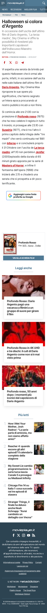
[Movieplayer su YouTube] (28, 535)
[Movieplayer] (23, 530)
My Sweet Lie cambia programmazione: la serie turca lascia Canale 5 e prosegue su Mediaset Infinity (20, 472)
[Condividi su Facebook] (4, 62)
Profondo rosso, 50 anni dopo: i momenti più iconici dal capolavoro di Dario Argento (22, 396)
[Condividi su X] (10, 62)
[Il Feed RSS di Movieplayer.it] (33, 535)
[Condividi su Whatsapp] (16, 62)
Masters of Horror (13, 165)
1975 (24, 245)
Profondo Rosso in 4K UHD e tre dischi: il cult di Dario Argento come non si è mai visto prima (23, 352)
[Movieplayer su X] (18, 535)
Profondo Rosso (27, 242)
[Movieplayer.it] (15, 3)
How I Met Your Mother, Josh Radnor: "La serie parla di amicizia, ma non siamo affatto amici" (20, 431)
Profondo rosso (27, 116)
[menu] (3, 3)
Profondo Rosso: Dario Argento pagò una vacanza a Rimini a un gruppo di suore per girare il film (23, 307)
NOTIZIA (5, 57)
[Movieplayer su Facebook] (13, 535)
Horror (30, 245)
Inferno (11, 143)
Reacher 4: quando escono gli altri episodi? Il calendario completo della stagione (20, 452)
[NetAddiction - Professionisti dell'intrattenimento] (29, 581)
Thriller (38, 245)
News (5, 9)
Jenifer (40, 152)
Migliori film (30, 9)
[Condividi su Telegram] (22, 62)
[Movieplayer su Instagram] (23, 535)
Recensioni (16, 9)
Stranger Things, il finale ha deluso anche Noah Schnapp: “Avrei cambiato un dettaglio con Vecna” (20, 509)
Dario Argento (10, 87)
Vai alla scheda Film (23, 258)
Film (16, 15)
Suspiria (7, 129)
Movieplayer (7, 15)
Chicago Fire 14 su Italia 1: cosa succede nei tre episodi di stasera (20, 490)
